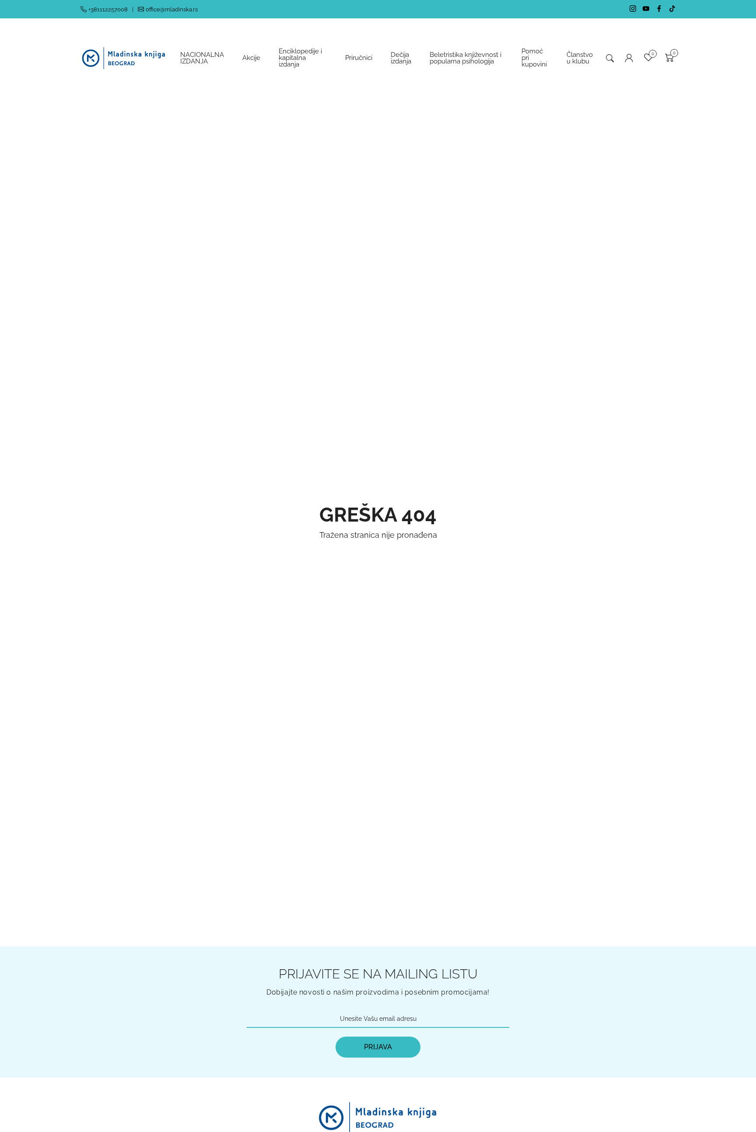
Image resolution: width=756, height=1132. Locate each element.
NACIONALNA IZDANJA (202, 58)
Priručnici (358, 58)
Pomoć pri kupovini (534, 57)
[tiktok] (672, 9)
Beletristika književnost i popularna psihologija (465, 58)
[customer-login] (629, 58)
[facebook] (659, 9)
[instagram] (633, 9)
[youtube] (646, 9)
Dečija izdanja (401, 58)
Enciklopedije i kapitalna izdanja (300, 57)
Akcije (251, 58)
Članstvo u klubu (580, 58)
